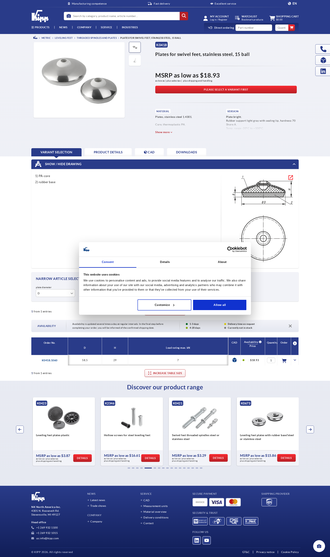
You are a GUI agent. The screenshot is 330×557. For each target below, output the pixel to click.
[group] (63, 431)
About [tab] (222, 262)
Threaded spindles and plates (96, 38)
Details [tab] (165, 262)
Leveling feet (63, 38)
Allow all (220, 304)
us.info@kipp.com (47, 538)
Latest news (97, 500)
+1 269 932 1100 (47, 527)
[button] (129, 468)
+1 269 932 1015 (47, 532)
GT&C (246, 552)
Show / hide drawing (63, 164)
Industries (130, 27)
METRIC (46, 38)
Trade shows (98, 505)
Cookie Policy (290, 552)
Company (84, 27)
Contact (148, 523)
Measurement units (155, 506)
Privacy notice (265, 552)
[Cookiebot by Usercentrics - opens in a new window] (230, 249)
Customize (162, 304)
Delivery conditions (156, 517)
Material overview (155, 511)
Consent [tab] (108, 262)
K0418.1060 (49, 360)
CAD (146, 500)
